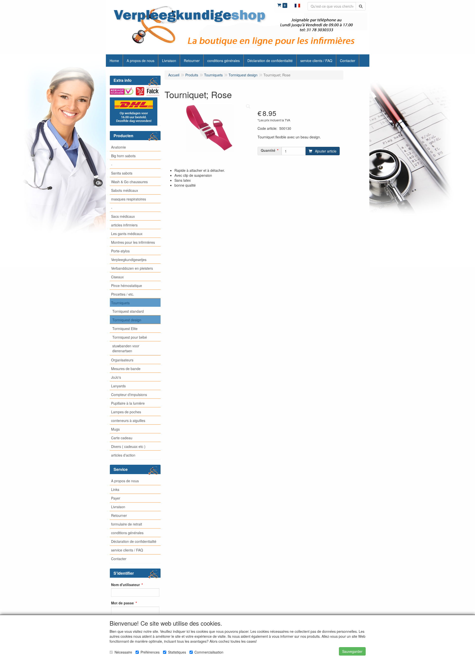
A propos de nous (125, 480)
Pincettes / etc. (122, 294)
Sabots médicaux (124, 190)
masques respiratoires (128, 199)
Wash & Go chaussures (129, 181)
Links (115, 489)
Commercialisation (208, 652)
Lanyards (118, 385)
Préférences (150, 652)
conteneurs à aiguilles (128, 420)
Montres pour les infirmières (133, 242)
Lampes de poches (126, 411)
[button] (297, 5)
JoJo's (116, 377)
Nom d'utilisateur (125, 584)
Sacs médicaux (123, 216)
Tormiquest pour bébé (129, 337)
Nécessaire (123, 652)
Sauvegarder (352, 651)
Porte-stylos (120, 250)
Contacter (118, 558)
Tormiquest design (126, 319)
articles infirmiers (124, 224)
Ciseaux (117, 276)
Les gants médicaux (126, 233)
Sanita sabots (121, 173)
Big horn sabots (123, 155)
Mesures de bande (126, 368)
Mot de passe (122, 602)
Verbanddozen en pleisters (132, 268)
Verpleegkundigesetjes (128, 259)
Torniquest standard (128, 311)
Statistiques (177, 652)
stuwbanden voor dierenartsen (125, 348)
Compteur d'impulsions (129, 394)
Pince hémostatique (126, 285)
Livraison (118, 506)
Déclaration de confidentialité (133, 541)
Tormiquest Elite (125, 328)
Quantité (268, 150)
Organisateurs (122, 359)
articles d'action (123, 455)
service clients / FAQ (127, 550)
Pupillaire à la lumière (128, 403)
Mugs (115, 429)
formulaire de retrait (126, 524)
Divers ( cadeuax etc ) (128, 446)
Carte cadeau (121, 437)
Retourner (119, 515)
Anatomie (118, 147)
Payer (115, 498)
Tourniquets (120, 302)
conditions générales (127, 532)
